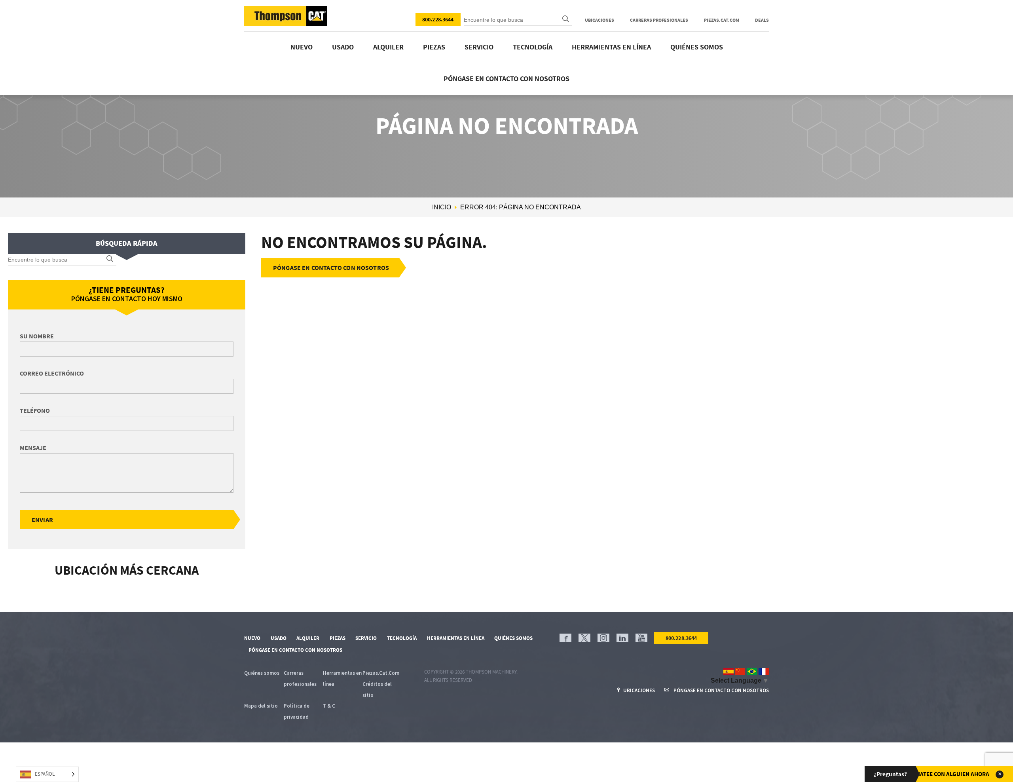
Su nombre (37, 336)
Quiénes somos (696, 46)
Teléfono (35, 410)
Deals (762, 20)
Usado (343, 46)
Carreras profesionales (659, 20)
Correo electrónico (52, 373)
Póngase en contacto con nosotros (506, 78)
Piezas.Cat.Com (721, 20)
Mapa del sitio (261, 705)
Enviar (42, 520)
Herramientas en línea (611, 46)
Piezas (434, 46)
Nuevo (301, 46)
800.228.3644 (438, 19)
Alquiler (388, 46)
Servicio (479, 46)
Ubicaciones (599, 20)
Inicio (441, 207)
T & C (329, 705)
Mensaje (33, 448)
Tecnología (532, 46)
